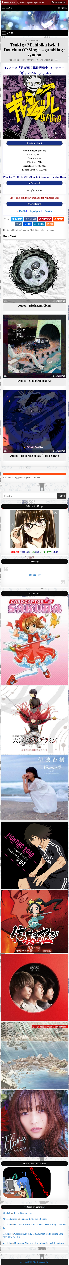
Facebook (32, 219)
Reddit (60, 219)
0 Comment (60, 301)
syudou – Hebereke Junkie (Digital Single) (34, 455)
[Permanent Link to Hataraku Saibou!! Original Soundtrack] (34, 1055)
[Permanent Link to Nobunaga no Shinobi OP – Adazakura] (34, 921)
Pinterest (46, 219)
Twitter (18, 219)
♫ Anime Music (35, 40)
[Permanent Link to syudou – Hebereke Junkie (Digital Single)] (34, 421)
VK (20, 224)
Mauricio (7, 1224)
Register (15, 551)
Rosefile (48, 211)
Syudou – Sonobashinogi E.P (34, 380)
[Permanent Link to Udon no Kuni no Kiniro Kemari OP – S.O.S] (34, 987)
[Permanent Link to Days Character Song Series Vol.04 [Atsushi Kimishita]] (34, 855)
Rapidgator (35, 211)
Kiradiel (6, 1213)
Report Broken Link (22, 1213)
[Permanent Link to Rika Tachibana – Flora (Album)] (34, 1123)
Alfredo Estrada (10, 1218)
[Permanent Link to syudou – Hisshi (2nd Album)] (34, 271)
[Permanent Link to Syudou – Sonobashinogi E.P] (34, 346)
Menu (9, 7)
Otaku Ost (34, 575)
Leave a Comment (46, 60)
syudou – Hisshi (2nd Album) (34, 305)
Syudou (16, 229)
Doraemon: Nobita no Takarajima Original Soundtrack (39, 1242)
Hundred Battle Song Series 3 (34, 1218)
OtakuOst (15, 60)
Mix (51, 224)
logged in (19, 477)
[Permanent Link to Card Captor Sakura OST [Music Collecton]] (34, 641)
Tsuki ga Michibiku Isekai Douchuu (38, 229)
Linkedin (40, 224)
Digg (29, 224)
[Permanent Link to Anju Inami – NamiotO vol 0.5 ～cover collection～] (34, 787)
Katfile (22, 211)
